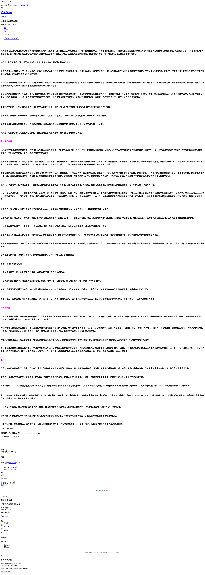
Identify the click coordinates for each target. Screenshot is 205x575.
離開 (9, 571)
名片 (5, 31)
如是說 (2, 453)
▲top (2, 472)
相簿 (5, 28)
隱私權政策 (111, 552)
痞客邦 (11, 463)
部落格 (6, 30)
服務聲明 (118, 552)
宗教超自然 (14, 467)
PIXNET (90, 552)
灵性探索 (13, 469)
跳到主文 (3, 17)
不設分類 (13, 24)
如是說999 (6, 12)
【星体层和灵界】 (11, 39)
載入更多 (3, 475)
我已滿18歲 (4, 571)
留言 (14, 463)
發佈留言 (3, 485)
